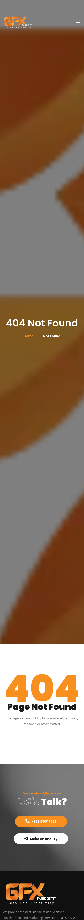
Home (28, 336)
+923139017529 (43, 821)
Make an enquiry (43, 838)
